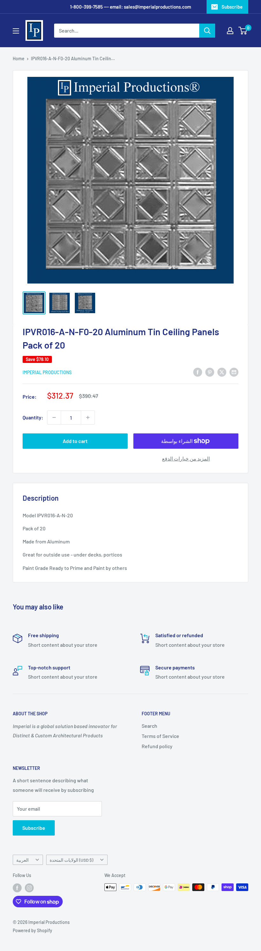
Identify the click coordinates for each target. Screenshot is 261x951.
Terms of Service (160, 736)
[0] (243, 30)
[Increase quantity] (88, 417)
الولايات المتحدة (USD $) (71, 860)
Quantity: (33, 417)
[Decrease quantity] (54, 417)
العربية (22, 860)
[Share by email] (233, 372)
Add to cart (75, 441)
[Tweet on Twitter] (221, 372)
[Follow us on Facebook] (17, 887)
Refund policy (157, 746)
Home (19, 58)
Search (149, 726)
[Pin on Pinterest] (209, 372)
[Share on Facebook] (197, 372)
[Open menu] (16, 30)
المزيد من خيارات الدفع (186, 458)
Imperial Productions (47, 372)
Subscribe (232, 7)
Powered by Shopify (32, 930)
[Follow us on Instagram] (29, 887)
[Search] (207, 31)
